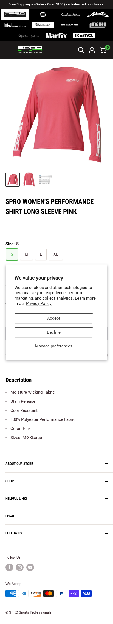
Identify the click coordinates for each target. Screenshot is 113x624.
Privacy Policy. (39, 303)
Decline (54, 332)
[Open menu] (8, 50)
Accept (53, 318)
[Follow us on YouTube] (30, 567)
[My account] (92, 50)
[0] (103, 50)
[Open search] (81, 50)
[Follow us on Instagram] (20, 567)
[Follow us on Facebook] (9, 567)
